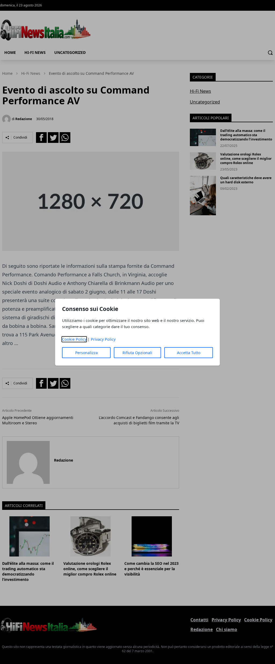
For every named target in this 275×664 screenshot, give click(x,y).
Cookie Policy (74, 339)
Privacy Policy (103, 339)
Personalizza (86, 352)
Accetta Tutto (188, 352)
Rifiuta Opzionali (137, 352)
